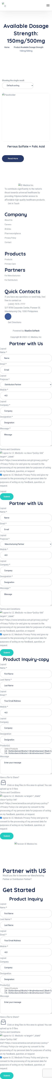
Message (5, 428)
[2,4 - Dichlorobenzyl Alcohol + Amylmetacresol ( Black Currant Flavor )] (26, 751)
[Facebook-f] (8, 316)
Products (8, 259)
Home (6, 47)
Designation (6, 417)
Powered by (26, 330)
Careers (8, 224)
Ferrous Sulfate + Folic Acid (26, 146)
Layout (3, 348)
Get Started (20, 890)
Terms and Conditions (10, 449)
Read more (27, 132)
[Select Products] (26, 749)
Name (3, 352)
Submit (7, 497)
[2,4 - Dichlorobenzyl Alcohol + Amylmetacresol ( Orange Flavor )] (26, 753)
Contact (8, 242)
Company (5, 405)
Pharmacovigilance (13, 233)
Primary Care (10, 264)
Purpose (4, 379)
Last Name (6, 679)
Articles (8, 229)
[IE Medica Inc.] (5, 5)
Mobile (4, 389)
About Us (8, 220)
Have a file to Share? (9, 777)
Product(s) (5, 745)
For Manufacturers (12, 275)
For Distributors (11, 280)
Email (3, 364)
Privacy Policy (10, 238)
